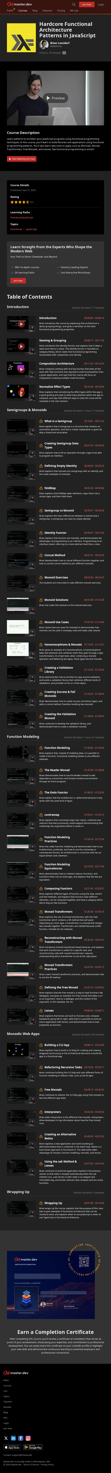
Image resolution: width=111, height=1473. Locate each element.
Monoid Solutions (56, 600)
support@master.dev (22, 1455)
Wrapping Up (53, 1203)
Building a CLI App (57, 1045)
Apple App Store (12, 1447)
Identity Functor (55, 532)
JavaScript (31, 229)
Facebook (20, 1438)
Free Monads (53, 1089)
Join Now (87, 4)
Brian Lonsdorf (59, 43)
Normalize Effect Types (54, 386)
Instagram (28, 1438)
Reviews (7, 1407)
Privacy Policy (47, 1464)
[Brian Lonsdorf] (44, 44)
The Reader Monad (57, 770)
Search (74, 4)
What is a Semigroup (58, 421)
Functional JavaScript (21, 217)
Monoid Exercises (56, 577)
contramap (52, 814)
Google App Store (33, 1447)
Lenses (49, 1010)
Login (101, 4)
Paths (10, 10)
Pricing (61, 10)
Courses (22, 10)
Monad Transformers (58, 911)
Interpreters (53, 1112)
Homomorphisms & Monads (63, 644)
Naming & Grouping (52, 340)
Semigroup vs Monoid (59, 510)
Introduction (48, 318)
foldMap (50, 488)
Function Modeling (57, 748)
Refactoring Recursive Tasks (63, 1067)
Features (47, 10)
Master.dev (19, 4)
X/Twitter (6, 1438)
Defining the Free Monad (61, 987)
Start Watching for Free (23, 158)
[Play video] (55, 98)
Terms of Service (31, 1464)
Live (5, 1391)
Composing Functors (58, 888)
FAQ (5, 1417)
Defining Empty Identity (61, 466)
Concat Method (55, 555)
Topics (6, 1396)
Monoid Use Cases (57, 622)
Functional (16, 229)
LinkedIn (13, 1438)
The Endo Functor (56, 792)
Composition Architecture (56, 363)
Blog (35, 10)
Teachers (7, 1401)
